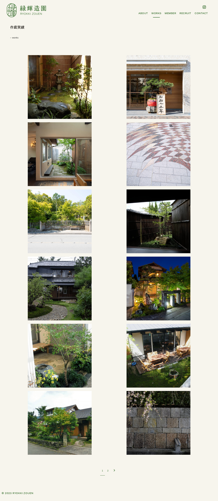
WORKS (156, 13)
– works (14, 38)
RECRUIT (185, 13)
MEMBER (170, 13)
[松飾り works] (158, 87)
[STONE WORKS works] (158, 423)
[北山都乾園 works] (60, 221)
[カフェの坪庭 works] (158, 356)
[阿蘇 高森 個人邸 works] (60, 423)
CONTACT (201, 13)
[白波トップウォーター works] (158, 154)
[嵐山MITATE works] (158, 288)
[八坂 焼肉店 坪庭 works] (158, 221)
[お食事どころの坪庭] (60, 87)
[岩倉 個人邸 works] (60, 356)
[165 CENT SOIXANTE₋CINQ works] (60, 154)
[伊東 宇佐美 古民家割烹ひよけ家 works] (60, 288)
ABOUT (143, 13)
